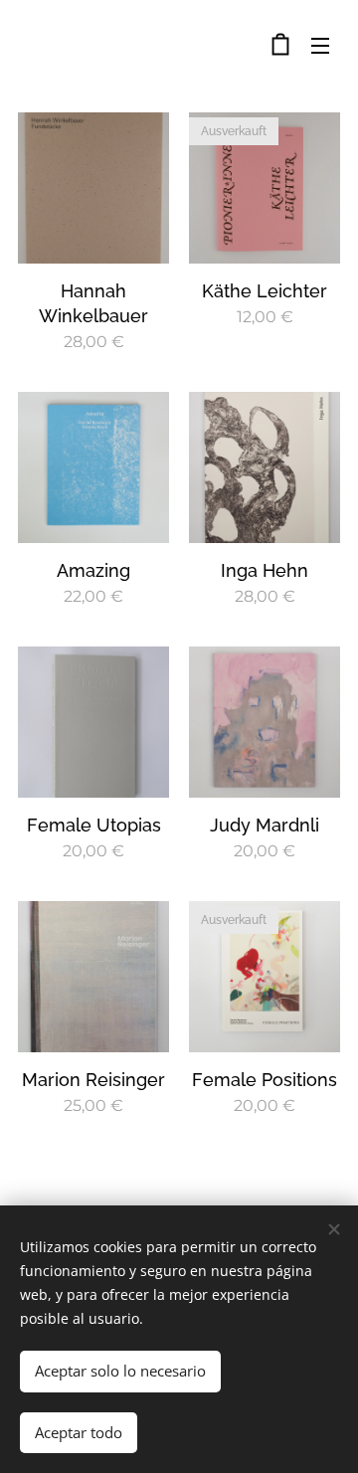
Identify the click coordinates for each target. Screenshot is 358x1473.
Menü (320, 45)
